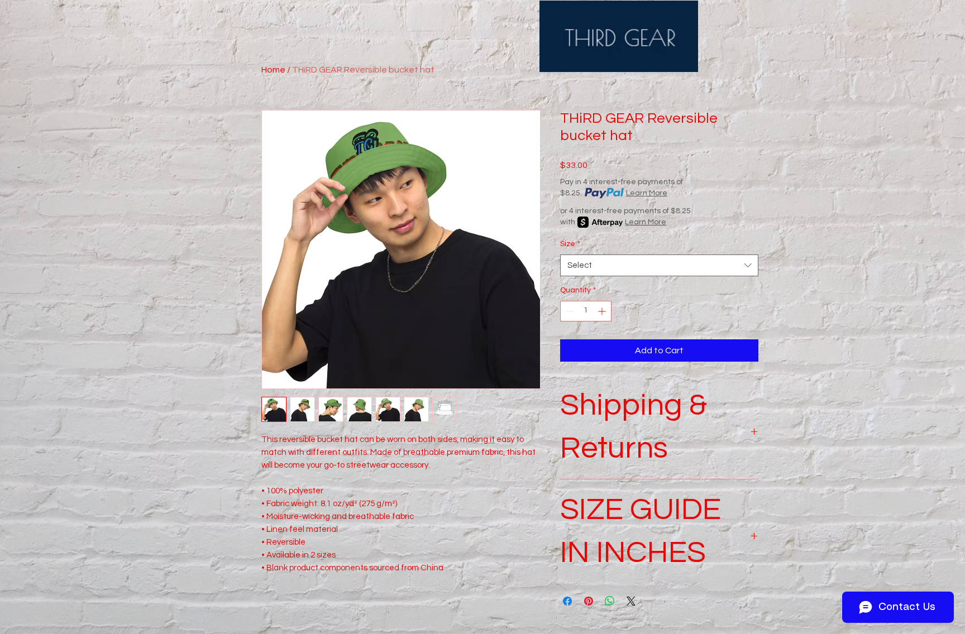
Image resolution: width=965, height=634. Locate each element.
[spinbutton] (586, 311)
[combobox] (659, 265)
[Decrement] (569, 311)
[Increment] (603, 311)
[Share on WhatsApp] (610, 601)
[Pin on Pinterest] (588, 601)
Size (570, 244)
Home (273, 69)
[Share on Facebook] (567, 601)
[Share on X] (631, 601)
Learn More (646, 193)
